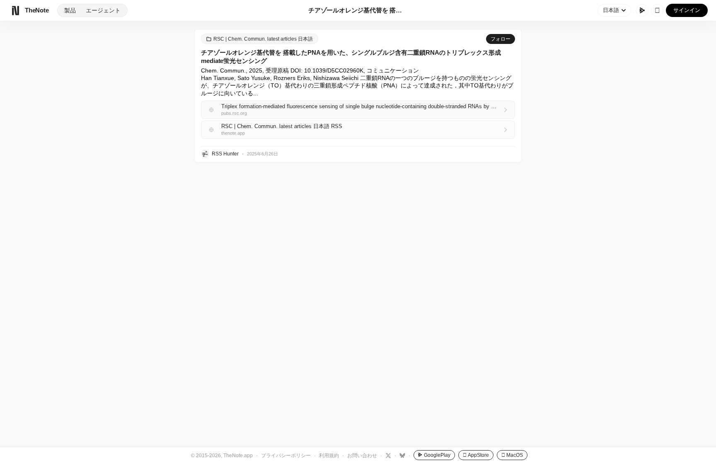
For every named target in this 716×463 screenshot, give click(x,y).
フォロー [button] (500, 39)
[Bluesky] (401, 455)
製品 (70, 10)
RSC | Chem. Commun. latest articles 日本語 (263, 39)
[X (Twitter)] (387, 455)
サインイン (686, 10)
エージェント (103, 10)
